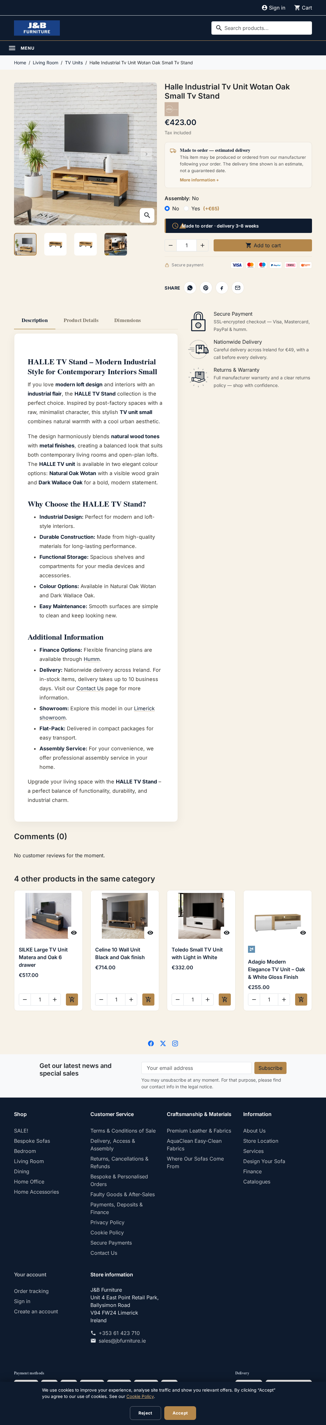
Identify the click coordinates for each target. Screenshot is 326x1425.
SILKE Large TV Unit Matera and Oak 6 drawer (43, 957)
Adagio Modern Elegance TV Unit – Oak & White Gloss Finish (276, 969)
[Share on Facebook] (222, 287)
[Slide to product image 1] (25, 244)
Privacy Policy (107, 1222)
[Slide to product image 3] (85, 244)
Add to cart (263, 245)
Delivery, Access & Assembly (112, 1145)
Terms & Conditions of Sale (123, 1130)
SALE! (21, 1130)
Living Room (29, 1161)
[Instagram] (175, 1043)
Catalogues (256, 1181)
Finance (252, 1171)
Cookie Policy (107, 1232)
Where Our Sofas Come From (195, 1162)
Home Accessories (36, 1192)
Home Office (29, 1181)
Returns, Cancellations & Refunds (119, 1162)
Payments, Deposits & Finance (116, 1208)
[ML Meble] (277, 949)
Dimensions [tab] (127, 320)
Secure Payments (111, 1242)
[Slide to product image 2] (55, 244)
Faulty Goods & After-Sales (122, 1194)
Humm (92, 659)
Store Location (260, 1141)
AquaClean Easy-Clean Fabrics (194, 1145)
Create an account (36, 1311)
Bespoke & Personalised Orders (119, 1180)
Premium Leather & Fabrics (199, 1130)
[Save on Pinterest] (206, 287)
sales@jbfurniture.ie (122, 1340)
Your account (30, 1274)
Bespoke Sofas (32, 1141)
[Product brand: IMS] (172, 108)
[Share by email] (237, 287)
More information (197, 179)
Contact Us (90, 688)
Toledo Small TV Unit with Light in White (197, 953)
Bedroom (25, 1151)
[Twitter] (163, 1043)
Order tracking (31, 1291)
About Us (254, 1130)
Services (253, 1151)
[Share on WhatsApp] (190, 287)
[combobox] (261, 28)
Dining (21, 1171)
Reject (145, 1412)
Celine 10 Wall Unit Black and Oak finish (120, 953)
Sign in (22, 1301)
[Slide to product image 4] (115, 244)
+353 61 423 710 (119, 1333)
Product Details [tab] (81, 320)
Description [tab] (35, 320)
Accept (180, 1412)
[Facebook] (150, 1043)
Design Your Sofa (264, 1161)
